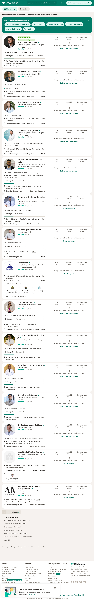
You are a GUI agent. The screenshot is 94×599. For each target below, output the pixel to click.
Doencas (28, 580)
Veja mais (27, 29)
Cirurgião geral (38, 24)
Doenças (13, 547)
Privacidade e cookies (9, 567)
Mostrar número (69, 208)
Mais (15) (7, 540)
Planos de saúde (31, 572)
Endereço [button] (8, 214)
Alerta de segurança (55, 580)
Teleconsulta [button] (43, 56)
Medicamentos (30, 576)
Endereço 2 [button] (20, 56)
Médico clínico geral (13, 29)
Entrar (63, 3)
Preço (50, 567)
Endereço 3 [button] (30, 56)
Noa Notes (54, 574)
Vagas (12, 580)
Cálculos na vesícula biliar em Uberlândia (18, 537)
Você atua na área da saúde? (78, 3)
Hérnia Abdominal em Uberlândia (15, 533)
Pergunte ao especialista (33, 574)
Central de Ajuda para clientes (58, 582)
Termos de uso (53, 578)
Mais (23, 47)
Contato (5, 578)
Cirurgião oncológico (74, 24)
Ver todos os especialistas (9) (16, 296)
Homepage (5, 547)
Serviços (28, 578)
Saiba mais (31, 594)
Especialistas (29, 567)
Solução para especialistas (57, 569)
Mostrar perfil (69, 274)
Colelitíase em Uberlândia (12, 527)
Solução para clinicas (55, 572)
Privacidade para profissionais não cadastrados (8, 571)
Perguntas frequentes (32, 582)
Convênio (24, 9)
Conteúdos (52, 576)
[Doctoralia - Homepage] (13, 3)
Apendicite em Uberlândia (13, 530)
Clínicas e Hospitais (31, 569)
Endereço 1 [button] (9, 56)
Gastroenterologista (55, 24)
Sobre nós (5, 576)
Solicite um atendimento (69, 49)
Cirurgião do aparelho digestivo (17, 24)
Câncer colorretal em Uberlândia (15, 524)
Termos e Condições (9, 582)
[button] (89, 20)
